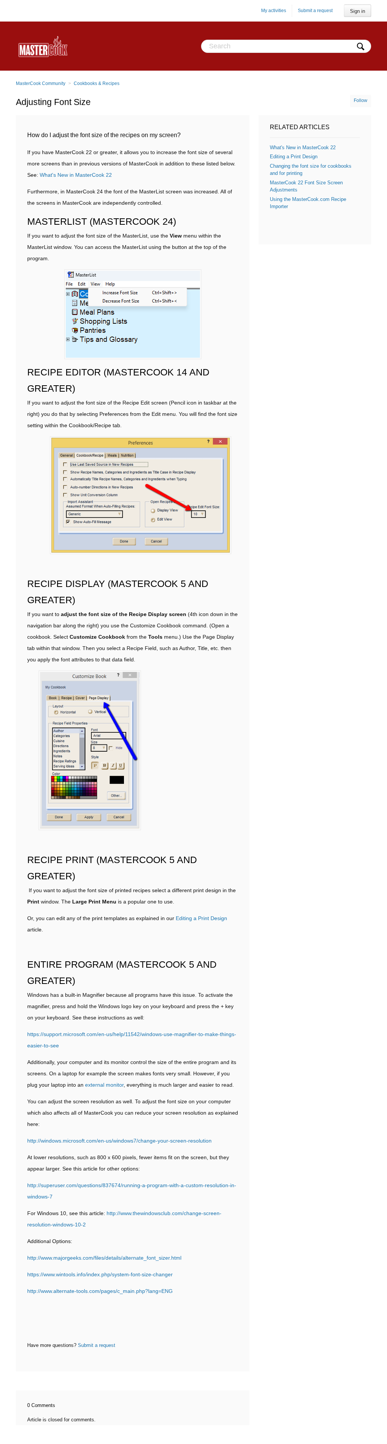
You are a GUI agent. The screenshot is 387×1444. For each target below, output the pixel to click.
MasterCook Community (40, 83)
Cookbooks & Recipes (96, 83)
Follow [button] (360, 100)
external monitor (104, 1085)
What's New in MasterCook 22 (76, 175)
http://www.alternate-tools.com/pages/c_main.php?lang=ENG (100, 1291)
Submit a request (315, 10)
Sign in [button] (357, 11)
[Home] (43, 46)
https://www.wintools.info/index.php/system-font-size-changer (100, 1274)
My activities (273, 10)
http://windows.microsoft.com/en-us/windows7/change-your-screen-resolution (119, 1141)
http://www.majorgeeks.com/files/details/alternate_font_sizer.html (104, 1258)
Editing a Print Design (201, 918)
